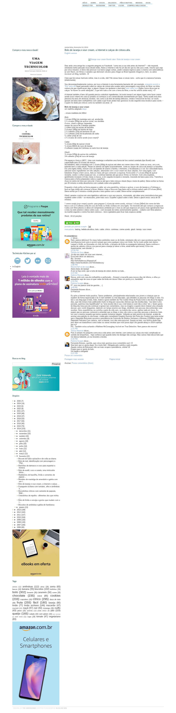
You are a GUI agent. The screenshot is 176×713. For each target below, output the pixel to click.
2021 (19, 411)
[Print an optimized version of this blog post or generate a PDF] (72, 224)
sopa (29, 617)
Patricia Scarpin (77, 283)
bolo (97, 229)
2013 (19, 510)
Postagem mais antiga (155, 359)
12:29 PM (75, 250)
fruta (20, 602)
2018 (19, 419)
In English (16, 267)
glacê (133, 229)
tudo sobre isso (132, 88)
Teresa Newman (77, 331)
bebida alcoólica (87, 229)
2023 (19, 406)
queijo (16, 613)
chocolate (18, 595)
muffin (58, 608)
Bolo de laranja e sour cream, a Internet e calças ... (38, 484)
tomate (39, 616)
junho (21, 446)
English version (71, 53)
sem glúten (43, 614)
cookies (55, 595)
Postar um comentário (73, 355)
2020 (19, 413)
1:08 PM (74, 265)
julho (21, 444)
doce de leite (55, 599)
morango (46, 608)
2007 (19, 525)
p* (71, 238)
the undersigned (29, 708)
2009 (19, 520)
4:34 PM (74, 339)
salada (32, 614)
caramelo (42, 592)
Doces (102, 3)
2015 (19, 426)
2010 (19, 517)
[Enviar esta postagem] (89, 227)
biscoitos (39, 589)
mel (35, 608)
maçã (25, 608)
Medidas (139, 3)
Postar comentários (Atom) (82, 363)
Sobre (93, 3)
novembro (23, 433)
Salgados (112, 3)
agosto (22, 441)
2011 (19, 515)
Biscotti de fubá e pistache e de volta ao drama (37, 459)
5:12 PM (74, 281)
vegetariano (55, 616)
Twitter (111, 5)
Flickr (121, 5)
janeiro (22, 507)
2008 (19, 522)
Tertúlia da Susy (77, 252)
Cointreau (114, 229)
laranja (138, 229)
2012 (19, 512)
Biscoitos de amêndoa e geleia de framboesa (36, 505)
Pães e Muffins (126, 3)
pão (52, 610)
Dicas (148, 3)
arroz (42, 587)
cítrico (107, 229)
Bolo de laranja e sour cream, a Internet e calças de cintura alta (97, 50)
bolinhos (53, 589)
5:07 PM (74, 353)
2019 (19, 416)
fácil (35, 602)
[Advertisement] (33, 183)
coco (39, 596)
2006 (19, 527)
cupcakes (24, 599)
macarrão (50, 605)
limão (15, 605)
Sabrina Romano (77, 275)
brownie (30, 592)
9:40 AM (74, 287)
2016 (19, 423)
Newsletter (87, 5)
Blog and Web (61, 708)
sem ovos (19, 617)
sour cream (147, 229)
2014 (19, 429)
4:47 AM (74, 273)
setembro (23, 439)
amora (14, 587)
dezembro (23, 431)
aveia (52, 586)
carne (54, 592)
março (22, 454)
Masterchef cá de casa (80, 267)
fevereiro (23, 456)
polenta (30, 611)
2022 (19, 409)
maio (21, 449)
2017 (19, 421)
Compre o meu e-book (136, 5)
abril (21, 451)
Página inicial (114, 359)
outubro (22, 436)
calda (102, 229)
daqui (84, 109)
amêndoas (28, 586)
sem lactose (57, 614)
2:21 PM (74, 329)
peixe (19, 611)
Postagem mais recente (74, 359)
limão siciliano (31, 605)
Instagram (100, 5)
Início (84, 3)
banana (25, 589)
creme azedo (124, 229)
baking (77, 229)
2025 (19, 401)
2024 (19, 403)
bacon (14, 589)
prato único (42, 611)
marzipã (15, 608)
